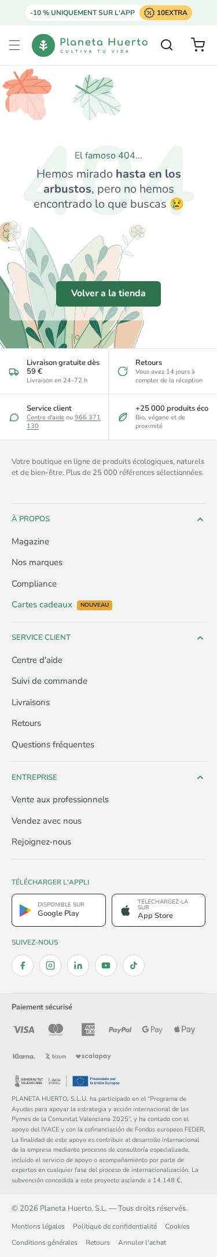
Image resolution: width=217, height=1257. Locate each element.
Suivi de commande (49, 681)
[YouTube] (106, 965)
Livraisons (31, 702)
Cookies (177, 1226)
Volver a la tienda (108, 293)
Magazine (30, 541)
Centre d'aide (45, 417)
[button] (14, 45)
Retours (26, 723)
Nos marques (37, 562)
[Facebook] (23, 965)
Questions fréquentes (53, 744)
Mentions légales (38, 1226)
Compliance (34, 583)
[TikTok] (134, 965)
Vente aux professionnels (60, 799)
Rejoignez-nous (41, 841)
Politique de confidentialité (115, 1226)
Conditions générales (45, 1242)
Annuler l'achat (142, 1242)
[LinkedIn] (78, 965)
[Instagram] (50, 965)
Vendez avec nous (47, 821)
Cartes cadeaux (60, 604)
